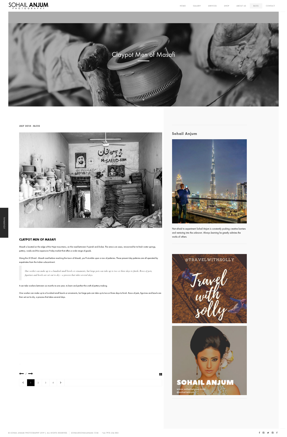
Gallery (197, 6)
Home (183, 6)
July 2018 (25, 126)
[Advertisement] (90, 325)
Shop (226, 6)
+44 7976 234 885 (110, 433)
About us (241, 6)
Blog (256, 6)
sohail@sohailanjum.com (85, 433)
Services (212, 6)
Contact (270, 6)
